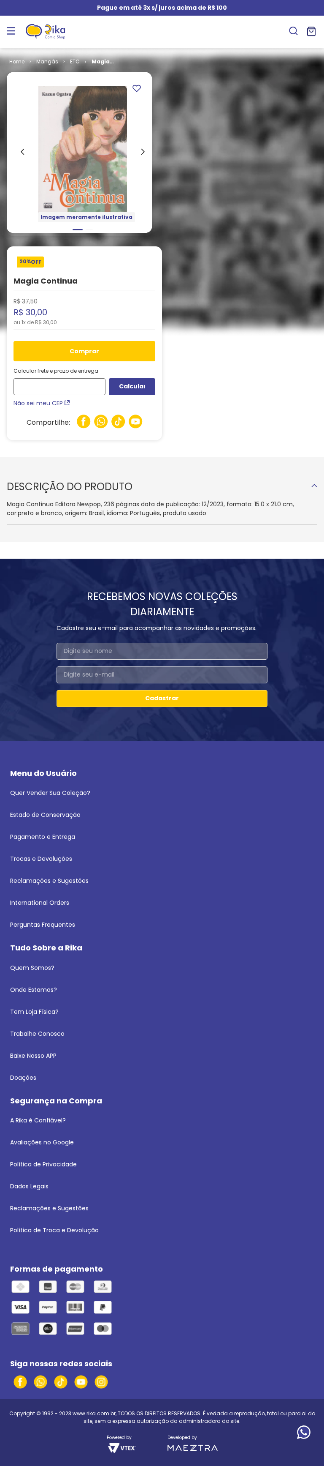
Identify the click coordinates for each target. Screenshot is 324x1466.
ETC (75, 61)
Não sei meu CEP (38, 403)
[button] (293, 31)
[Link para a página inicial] (16, 62)
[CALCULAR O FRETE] (132, 386)
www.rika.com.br (94, 1413)
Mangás (47, 61)
